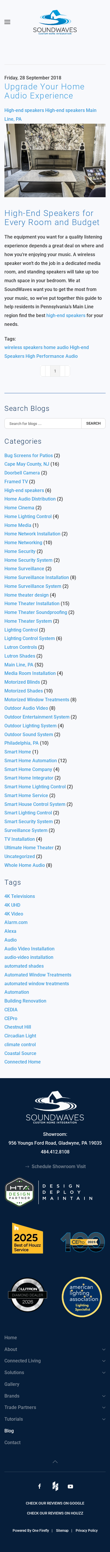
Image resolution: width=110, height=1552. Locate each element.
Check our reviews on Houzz (55, 1513)
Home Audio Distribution (30, 499)
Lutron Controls (20, 647)
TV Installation (19, 839)
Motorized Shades (23, 691)
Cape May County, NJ (26, 464)
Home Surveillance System (32, 586)
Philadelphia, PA (21, 743)
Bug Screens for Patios (29, 455)
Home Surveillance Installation (37, 577)
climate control (20, 1044)
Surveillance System (26, 830)
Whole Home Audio (25, 865)
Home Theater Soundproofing (35, 612)
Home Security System (29, 560)
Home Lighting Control (28, 516)
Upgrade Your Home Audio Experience (44, 91)
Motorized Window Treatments (37, 699)
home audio (56, 347)
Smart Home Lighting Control (35, 786)
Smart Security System (28, 821)
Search (93, 423)
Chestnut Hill (17, 1027)
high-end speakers (65, 315)
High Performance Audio (52, 356)
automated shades (24, 966)
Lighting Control (21, 630)
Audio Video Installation (29, 949)
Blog (9, 1431)
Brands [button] (11, 1396)
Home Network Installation (32, 534)
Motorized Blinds (22, 682)
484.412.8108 (55, 1152)
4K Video (13, 914)
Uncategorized (19, 856)
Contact (12, 1442)
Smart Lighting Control (28, 813)
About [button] (10, 1349)
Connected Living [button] (22, 1361)
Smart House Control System (34, 804)
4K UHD (12, 905)
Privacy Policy (87, 1531)
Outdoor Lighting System (30, 726)
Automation (16, 992)
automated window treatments (36, 983)
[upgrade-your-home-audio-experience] (55, 160)
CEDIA (11, 1009)
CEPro (10, 1018)
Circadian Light (20, 1036)
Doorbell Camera (22, 473)
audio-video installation (28, 957)
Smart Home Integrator (29, 778)
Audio (10, 940)
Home (10, 1337)
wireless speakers (23, 347)
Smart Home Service (26, 795)
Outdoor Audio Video (26, 708)
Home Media (17, 525)
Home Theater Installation (32, 603)
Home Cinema (19, 507)
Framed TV (16, 481)
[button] (7, 22)
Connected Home (22, 1062)
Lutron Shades (19, 656)
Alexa (10, 931)
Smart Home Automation (30, 760)
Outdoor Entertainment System (37, 717)
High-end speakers (24, 110)
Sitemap (62, 1531)
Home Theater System (28, 621)
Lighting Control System (29, 638)
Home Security (19, 551)
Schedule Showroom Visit (59, 1166)
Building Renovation (25, 1001)
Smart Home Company (28, 769)
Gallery (11, 1384)
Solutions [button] (14, 1372)
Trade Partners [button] (20, 1407)
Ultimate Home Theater (29, 847)
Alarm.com (16, 922)
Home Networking (23, 542)
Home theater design (27, 595)
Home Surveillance (24, 568)
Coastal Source (20, 1053)
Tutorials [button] (13, 1419)
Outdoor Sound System (28, 734)
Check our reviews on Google (55, 1503)
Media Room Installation (30, 673)
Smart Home (17, 752)
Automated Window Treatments (37, 975)
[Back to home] (55, 22)
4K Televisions (19, 896)
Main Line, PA (18, 665)
